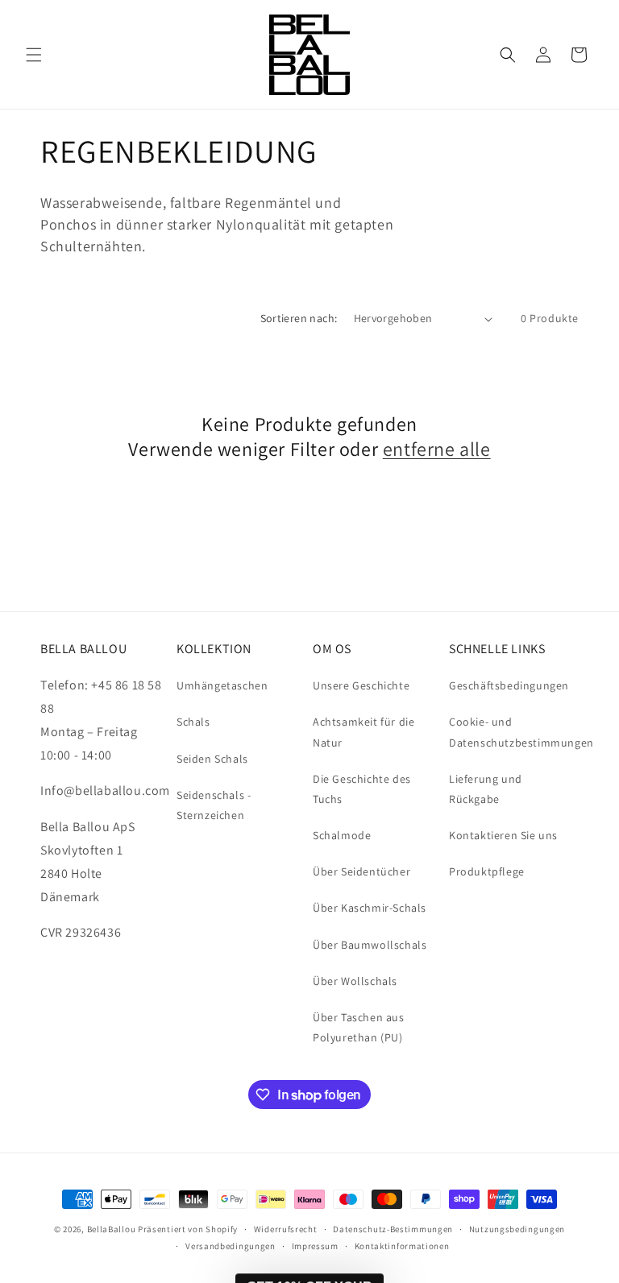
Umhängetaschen (222, 685)
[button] (34, 54)
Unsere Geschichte (361, 685)
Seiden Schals (212, 758)
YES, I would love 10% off (331, 1162)
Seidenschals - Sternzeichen (214, 805)
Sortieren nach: (299, 318)
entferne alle (437, 449)
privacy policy (345, 1206)
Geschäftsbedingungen (509, 685)
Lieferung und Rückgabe (485, 789)
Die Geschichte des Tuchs (362, 789)
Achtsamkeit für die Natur (363, 731)
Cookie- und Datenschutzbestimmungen (521, 731)
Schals (193, 721)
